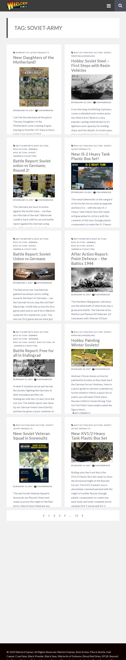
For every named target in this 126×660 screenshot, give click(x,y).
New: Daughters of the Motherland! (33, 60)
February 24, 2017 (24, 110)
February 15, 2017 (24, 200)
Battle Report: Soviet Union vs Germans (32, 256)
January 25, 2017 (23, 379)
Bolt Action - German (25, 149)
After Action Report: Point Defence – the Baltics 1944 (89, 259)
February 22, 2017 (82, 102)
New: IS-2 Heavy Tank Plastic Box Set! (90, 156)
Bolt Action (41, 145)
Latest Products (39, 52)
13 (76, 515)
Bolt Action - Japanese (25, 339)
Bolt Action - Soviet (24, 152)
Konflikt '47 (22, 52)
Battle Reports (24, 145)
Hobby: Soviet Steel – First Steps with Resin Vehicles (90, 65)
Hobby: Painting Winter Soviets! (85, 342)
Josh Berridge (45, 110)
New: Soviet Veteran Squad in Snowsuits (31, 436)
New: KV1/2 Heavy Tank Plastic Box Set (89, 436)
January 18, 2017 (82, 369)
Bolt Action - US (46, 342)
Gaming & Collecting (24, 156)
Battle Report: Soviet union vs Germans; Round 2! (32, 166)
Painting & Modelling (83, 56)
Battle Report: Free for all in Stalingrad (33, 353)
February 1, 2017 (23, 283)
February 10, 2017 (82, 192)
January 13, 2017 (23, 486)
